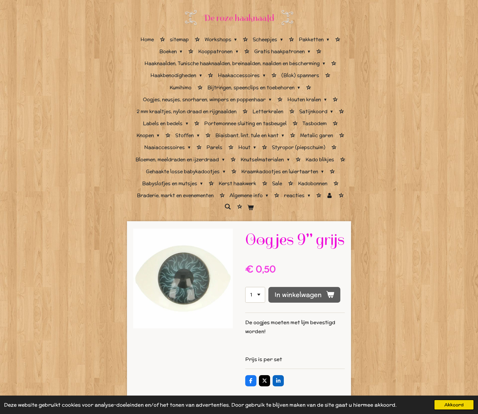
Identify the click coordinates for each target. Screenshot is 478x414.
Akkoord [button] (454, 405)
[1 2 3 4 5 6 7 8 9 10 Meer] (255, 295)
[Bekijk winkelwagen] (250, 207)
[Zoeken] (228, 207)
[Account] (329, 196)
